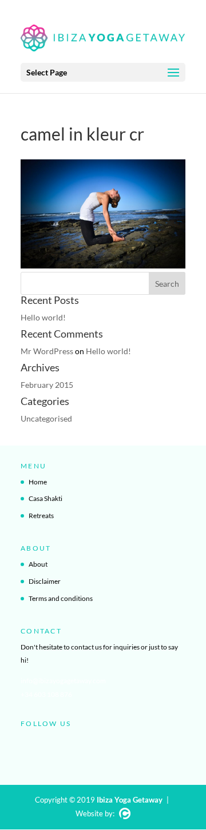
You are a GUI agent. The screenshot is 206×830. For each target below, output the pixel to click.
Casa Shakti (45, 498)
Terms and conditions (61, 598)
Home (38, 482)
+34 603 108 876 (46, 694)
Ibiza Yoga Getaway (130, 799)
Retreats (41, 515)
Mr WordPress (47, 351)
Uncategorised (46, 418)
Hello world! (43, 317)
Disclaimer (45, 581)
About (38, 564)
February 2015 (47, 385)
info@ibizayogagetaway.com (63, 680)
